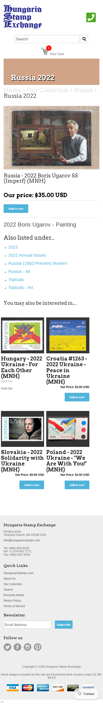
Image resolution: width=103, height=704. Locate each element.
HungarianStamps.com (19, 573)
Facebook (17, 647)
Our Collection (13, 584)
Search (8, 589)
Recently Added (14, 595)
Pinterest (37, 647)
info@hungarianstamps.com (22, 540)
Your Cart (56, 54)
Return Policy (12, 600)
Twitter (7, 647)
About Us (10, 578)
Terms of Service (14, 606)
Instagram (27, 647)
